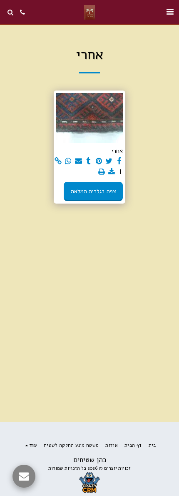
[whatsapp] (68, 161)
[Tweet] (109, 161)
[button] (170, 11)
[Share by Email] (78, 161)
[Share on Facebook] (119, 161)
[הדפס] (101, 172)
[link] (58, 161)
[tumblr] (88, 161)
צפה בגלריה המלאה (93, 191)
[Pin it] (99, 161)
